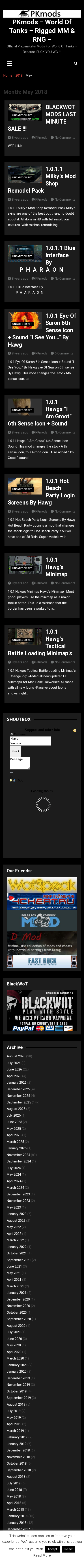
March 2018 (15, 1510)
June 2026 (14, 1069)
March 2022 (15, 1240)
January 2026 (16, 1083)
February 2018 (17, 1516)
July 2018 (14, 1483)
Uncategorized (22, 115)
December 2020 (18, 1299)
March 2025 (15, 1142)
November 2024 (18, 1155)
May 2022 (14, 1227)
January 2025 (16, 1148)
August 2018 (16, 1477)
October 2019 (17, 1391)
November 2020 (18, 1306)
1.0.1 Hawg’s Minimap (56, 567)
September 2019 (19, 1398)
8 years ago (20, 137)
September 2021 (19, 1260)
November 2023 (18, 1201)
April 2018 (14, 1503)
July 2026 (14, 1063)
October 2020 (17, 1313)
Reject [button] (69, 1549)
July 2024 (14, 1168)
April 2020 (14, 1352)
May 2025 (14, 1129)
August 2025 (16, 1109)
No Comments (65, 137)
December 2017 (18, 1529)
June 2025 (14, 1122)
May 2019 (14, 1418)
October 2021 (17, 1253)
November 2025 (18, 1096)
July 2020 (14, 1332)
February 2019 (17, 1437)
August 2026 (16, 1056)
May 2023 (14, 1207)
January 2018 (16, 1523)
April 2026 (14, 1076)
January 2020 (16, 1372)
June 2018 (14, 1490)
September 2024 (19, 1161)
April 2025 (14, 1135)
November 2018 (18, 1457)
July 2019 (14, 1411)
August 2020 (16, 1326)
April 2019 (14, 1424)
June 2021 (14, 1266)
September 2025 (19, 1102)
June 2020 (14, 1339)
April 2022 (14, 1234)
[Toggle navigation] (9, 63)
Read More (42, 1555)
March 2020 (15, 1358)
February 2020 (17, 1365)
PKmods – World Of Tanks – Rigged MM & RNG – (42, 30)
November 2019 (18, 1385)
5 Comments (64, 353)
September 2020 (19, 1319)
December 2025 (18, 1089)
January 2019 (16, 1444)
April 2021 (14, 1280)
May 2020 (14, 1345)
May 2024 (14, 1174)
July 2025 (14, 1115)
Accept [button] (52, 1549)
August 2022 (16, 1221)
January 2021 (16, 1293)
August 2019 (16, 1404)
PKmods (41, 137)
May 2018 (14, 1496)
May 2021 (14, 1273)
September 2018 (19, 1470)
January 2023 (16, 1214)
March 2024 (15, 1188)
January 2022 (16, 1247)
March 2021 (15, 1286)
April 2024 (14, 1181)
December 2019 (18, 1378)
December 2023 (18, 1194)
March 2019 (15, 1431)
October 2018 (17, 1463)
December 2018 (18, 1450)
